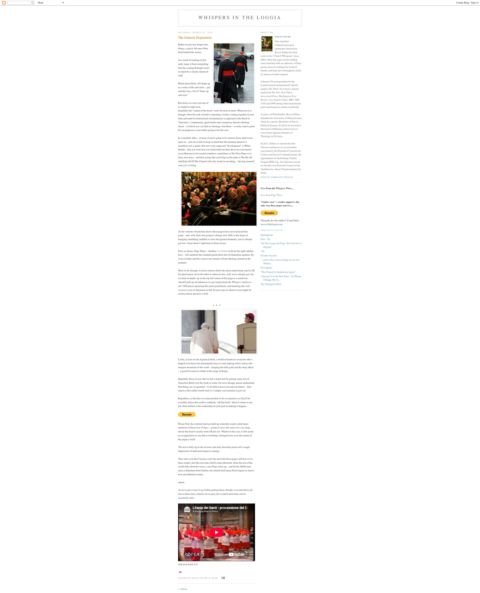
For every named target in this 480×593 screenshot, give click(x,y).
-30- (263, 251)
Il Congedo (266, 267)
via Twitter (222, 251)
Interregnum (267, 234)
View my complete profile (277, 177)
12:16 (215, 578)
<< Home (182, 589)
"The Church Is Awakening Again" (278, 272)
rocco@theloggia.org (272, 224)
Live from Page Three (271, 195)
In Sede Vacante (269, 255)
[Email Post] (223, 578)
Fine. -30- (265, 239)
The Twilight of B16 (271, 284)
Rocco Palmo (283, 37)
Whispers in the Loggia (239, 17)
